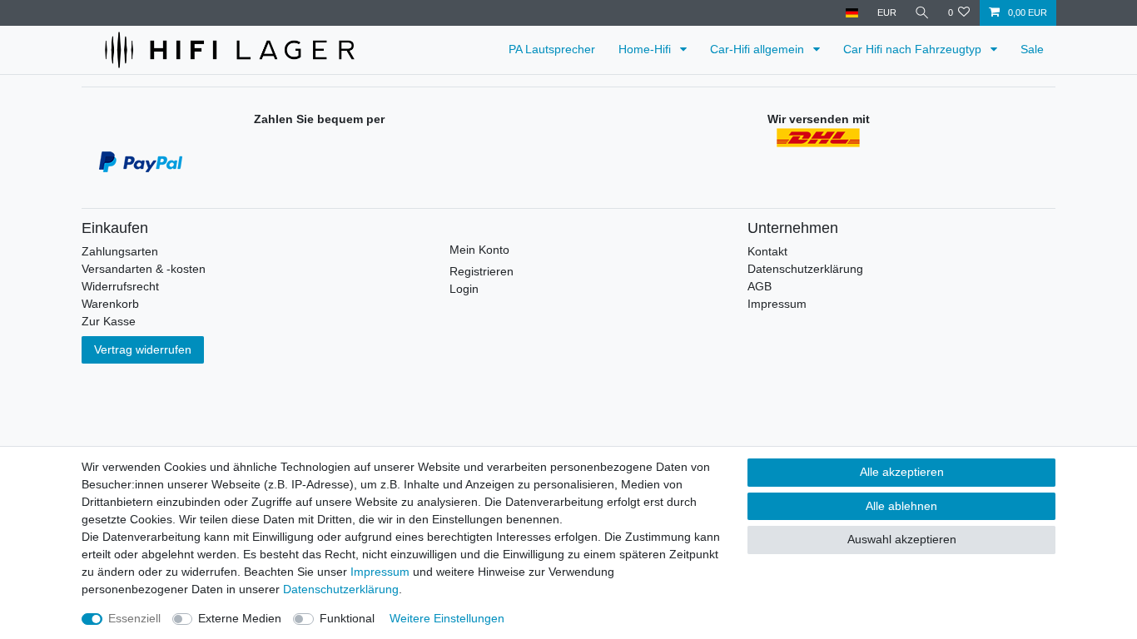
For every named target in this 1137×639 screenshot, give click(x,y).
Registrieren (481, 271)
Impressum (777, 303)
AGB (759, 286)
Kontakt (767, 251)
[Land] (852, 13)
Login (464, 288)
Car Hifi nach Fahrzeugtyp (914, 49)
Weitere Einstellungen (447, 618)
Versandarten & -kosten (144, 268)
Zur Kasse (109, 321)
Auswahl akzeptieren (901, 539)
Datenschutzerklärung (805, 268)
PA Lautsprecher (552, 49)
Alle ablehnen (901, 506)
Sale (1032, 49)
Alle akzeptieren (902, 471)
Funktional (347, 618)
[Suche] (922, 13)
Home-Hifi (646, 49)
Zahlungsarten (120, 251)
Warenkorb (110, 303)
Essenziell (134, 618)
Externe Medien (239, 618)
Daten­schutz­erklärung (341, 589)
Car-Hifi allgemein (758, 49)
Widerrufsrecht (120, 286)
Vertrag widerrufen (142, 349)
